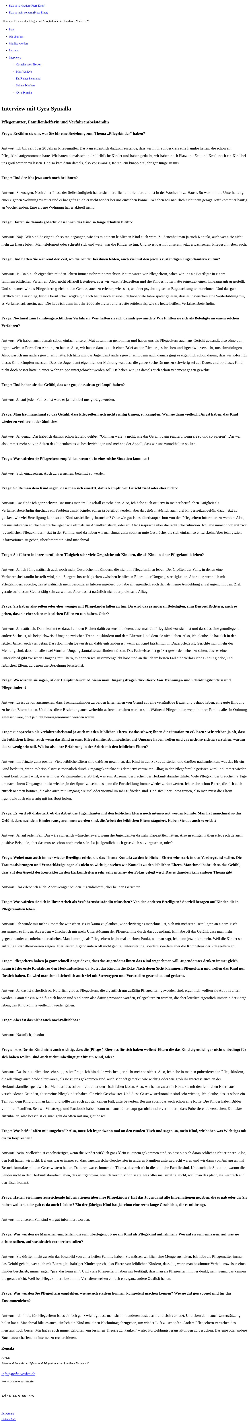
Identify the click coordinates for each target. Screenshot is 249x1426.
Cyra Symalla (24, 92)
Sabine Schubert (25, 85)
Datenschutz (8, 1419)
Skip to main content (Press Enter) (28, 12)
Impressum (7, 1413)
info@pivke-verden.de (18, 1374)
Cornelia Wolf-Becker (28, 64)
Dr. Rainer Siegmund (28, 78)
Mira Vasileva (24, 71)
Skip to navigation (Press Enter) (27, 5)
